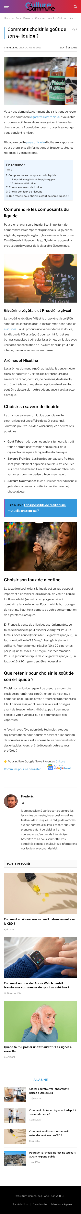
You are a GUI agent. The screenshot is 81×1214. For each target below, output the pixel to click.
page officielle (35, 142)
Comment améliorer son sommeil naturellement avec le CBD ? (40, 921)
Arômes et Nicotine (25, 183)
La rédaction (20, 1204)
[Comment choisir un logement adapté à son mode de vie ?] (15, 1115)
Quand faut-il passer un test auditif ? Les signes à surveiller (38, 1049)
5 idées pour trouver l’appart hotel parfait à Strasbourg (49, 1091)
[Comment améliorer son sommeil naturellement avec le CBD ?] (40, 893)
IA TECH (60, 1195)
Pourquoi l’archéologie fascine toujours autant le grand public (52, 1155)
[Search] (75, 6)
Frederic (12, 47)
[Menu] (6, 6)
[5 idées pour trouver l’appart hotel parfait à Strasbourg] (15, 1094)
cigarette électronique (45, 117)
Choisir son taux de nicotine (25, 191)
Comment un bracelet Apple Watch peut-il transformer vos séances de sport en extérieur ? (36, 985)
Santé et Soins (68, 47)
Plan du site (40, 1204)
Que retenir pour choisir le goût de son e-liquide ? (39, 195)
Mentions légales (61, 1204)
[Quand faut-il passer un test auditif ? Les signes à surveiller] (40, 1021)
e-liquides (10, 329)
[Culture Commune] (40, 6)
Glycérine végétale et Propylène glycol (34, 179)
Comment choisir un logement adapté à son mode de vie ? (52, 1112)
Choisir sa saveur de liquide (25, 187)
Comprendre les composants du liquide (32, 175)
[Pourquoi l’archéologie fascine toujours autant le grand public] (15, 1158)
